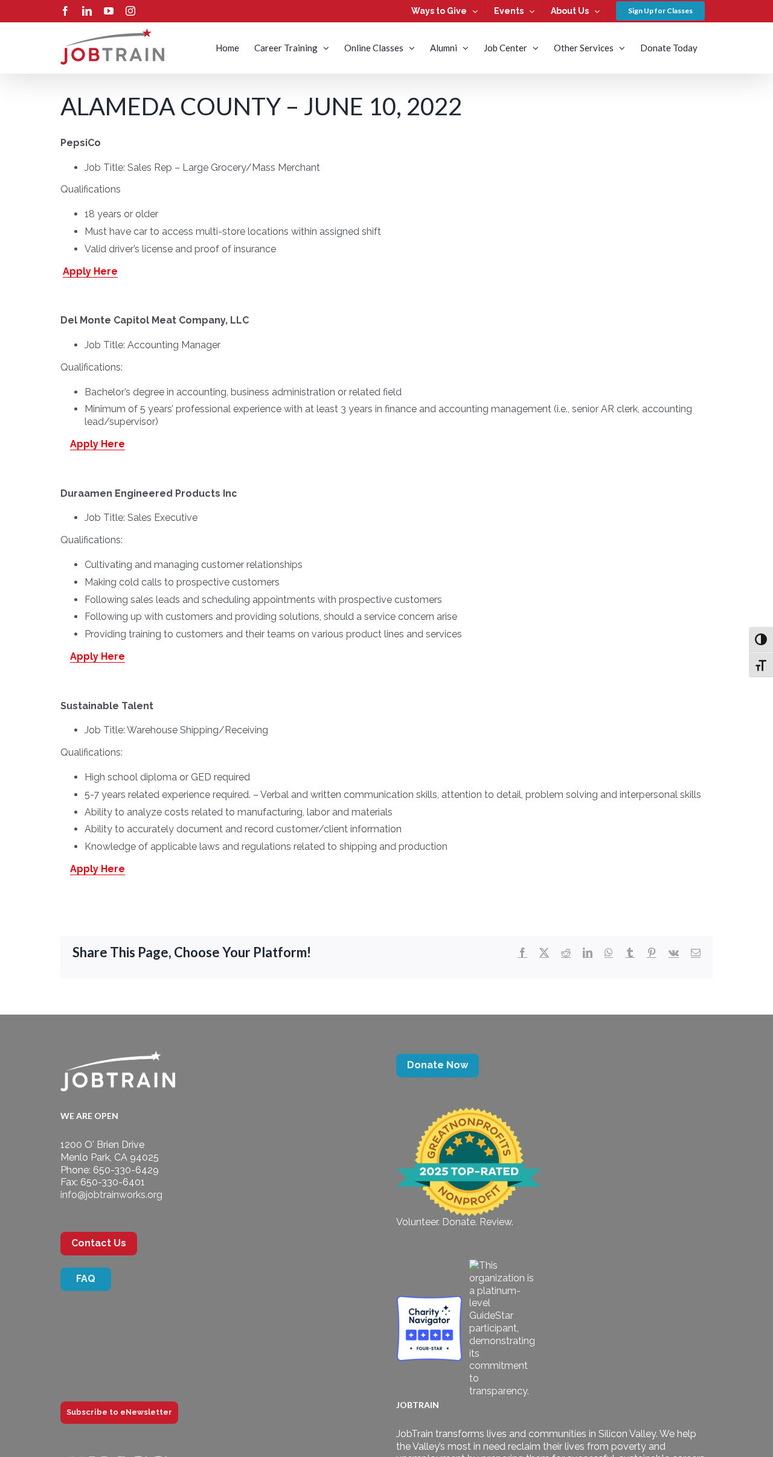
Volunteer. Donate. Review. (454, 1222)
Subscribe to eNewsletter (119, 1412)
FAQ (85, 1278)
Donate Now (437, 1065)
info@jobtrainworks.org (111, 1194)
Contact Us (98, 1243)
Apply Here (90, 271)
